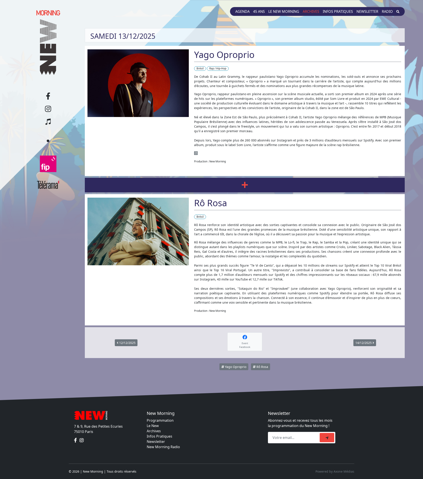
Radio (387, 11)
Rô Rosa (262, 367)
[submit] (327, 437)
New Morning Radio (163, 446)
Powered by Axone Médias (334, 471)
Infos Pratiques (159, 436)
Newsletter (367, 11)
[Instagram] (196, 153)
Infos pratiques (338, 11)
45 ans (259, 11)
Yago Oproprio (235, 367)
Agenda (242, 11)
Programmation (160, 420)
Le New (153, 425)
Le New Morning (283, 11)
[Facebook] (76, 440)
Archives (311, 11)
